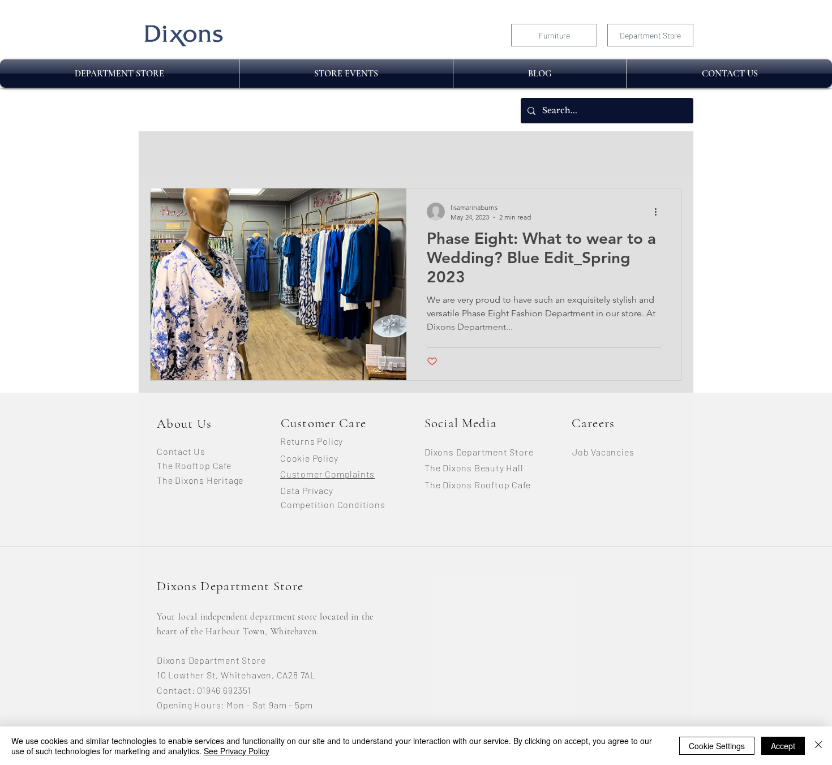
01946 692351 (224, 690)
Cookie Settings (717, 745)
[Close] (818, 746)
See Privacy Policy (236, 751)
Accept (783, 745)
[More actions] (659, 211)
